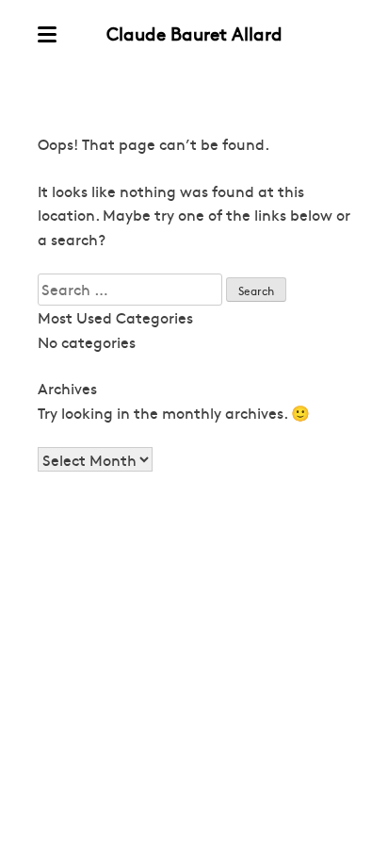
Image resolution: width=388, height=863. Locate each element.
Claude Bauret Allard (194, 33)
